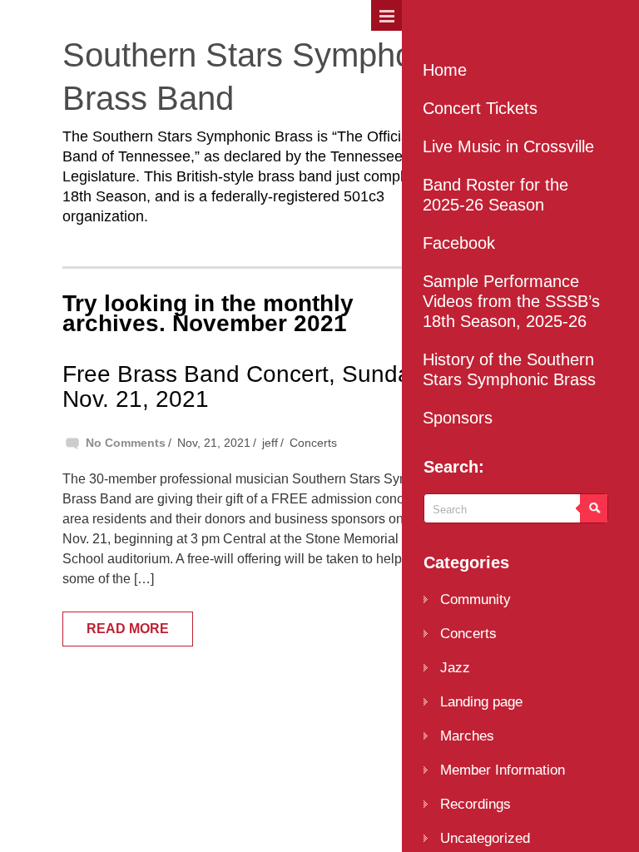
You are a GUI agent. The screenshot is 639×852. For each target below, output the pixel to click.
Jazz (455, 668)
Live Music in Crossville (508, 146)
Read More (128, 629)
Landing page (481, 702)
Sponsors (458, 418)
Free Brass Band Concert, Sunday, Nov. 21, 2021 (245, 386)
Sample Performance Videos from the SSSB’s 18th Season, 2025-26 (511, 301)
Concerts (313, 442)
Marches (467, 736)
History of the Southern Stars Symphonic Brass (509, 369)
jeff (270, 442)
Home (445, 70)
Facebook (459, 243)
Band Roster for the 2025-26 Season (495, 195)
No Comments (126, 442)
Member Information (502, 770)
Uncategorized (485, 838)
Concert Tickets (480, 108)
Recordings (475, 804)
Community (475, 599)
